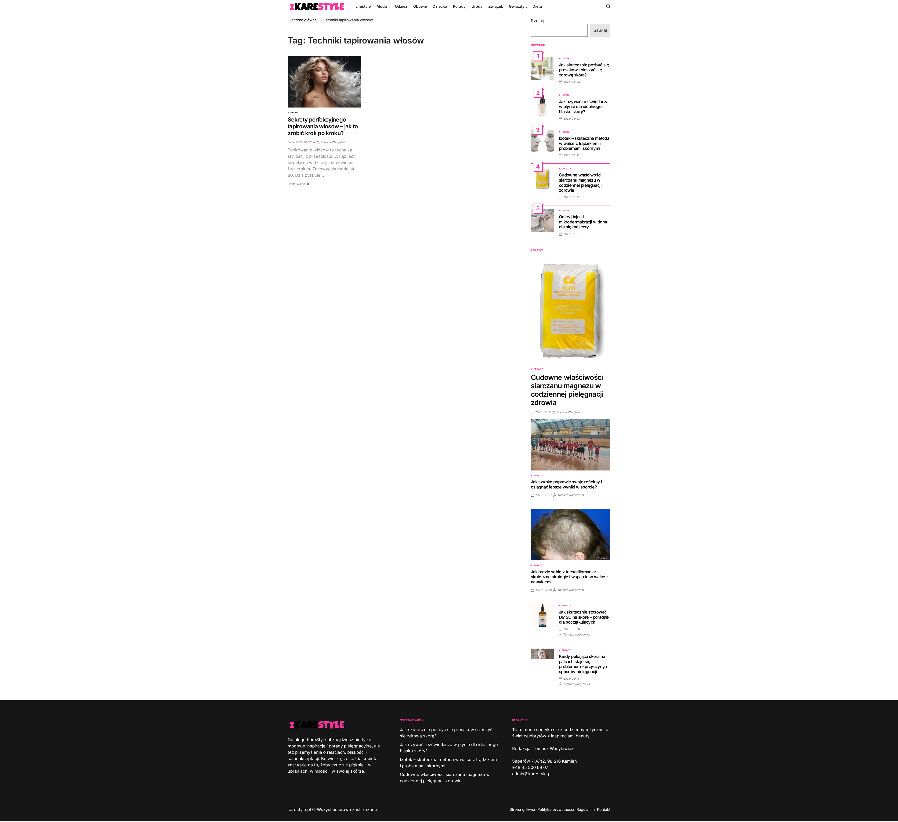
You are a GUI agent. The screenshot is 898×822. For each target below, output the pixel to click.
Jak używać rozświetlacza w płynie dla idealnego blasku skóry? (583, 106)
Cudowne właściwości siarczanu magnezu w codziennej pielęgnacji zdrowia (580, 182)
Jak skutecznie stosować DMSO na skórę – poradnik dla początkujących (584, 617)
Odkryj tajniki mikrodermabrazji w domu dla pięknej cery (583, 221)
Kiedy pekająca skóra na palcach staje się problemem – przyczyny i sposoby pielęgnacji (583, 664)
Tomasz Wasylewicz (334, 142)
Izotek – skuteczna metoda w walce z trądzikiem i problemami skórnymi (584, 143)
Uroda (476, 6)
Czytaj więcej (297, 184)
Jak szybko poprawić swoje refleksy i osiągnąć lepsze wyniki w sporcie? (566, 484)
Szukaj (537, 20)
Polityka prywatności (555, 809)
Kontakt (603, 809)
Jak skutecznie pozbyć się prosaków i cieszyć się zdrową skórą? (584, 69)
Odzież (401, 6)
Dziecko (440, 6)
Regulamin (585, 809)
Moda (382, 6)
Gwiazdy (516, 6)
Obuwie (420, 6)
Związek (495, 6)
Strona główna (522, 809)
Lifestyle (363, 6)
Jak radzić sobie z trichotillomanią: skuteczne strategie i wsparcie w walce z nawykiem (569, 576)
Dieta (537, 6)
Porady (459, 6)
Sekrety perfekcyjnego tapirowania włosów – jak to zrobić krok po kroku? (323, 126)
